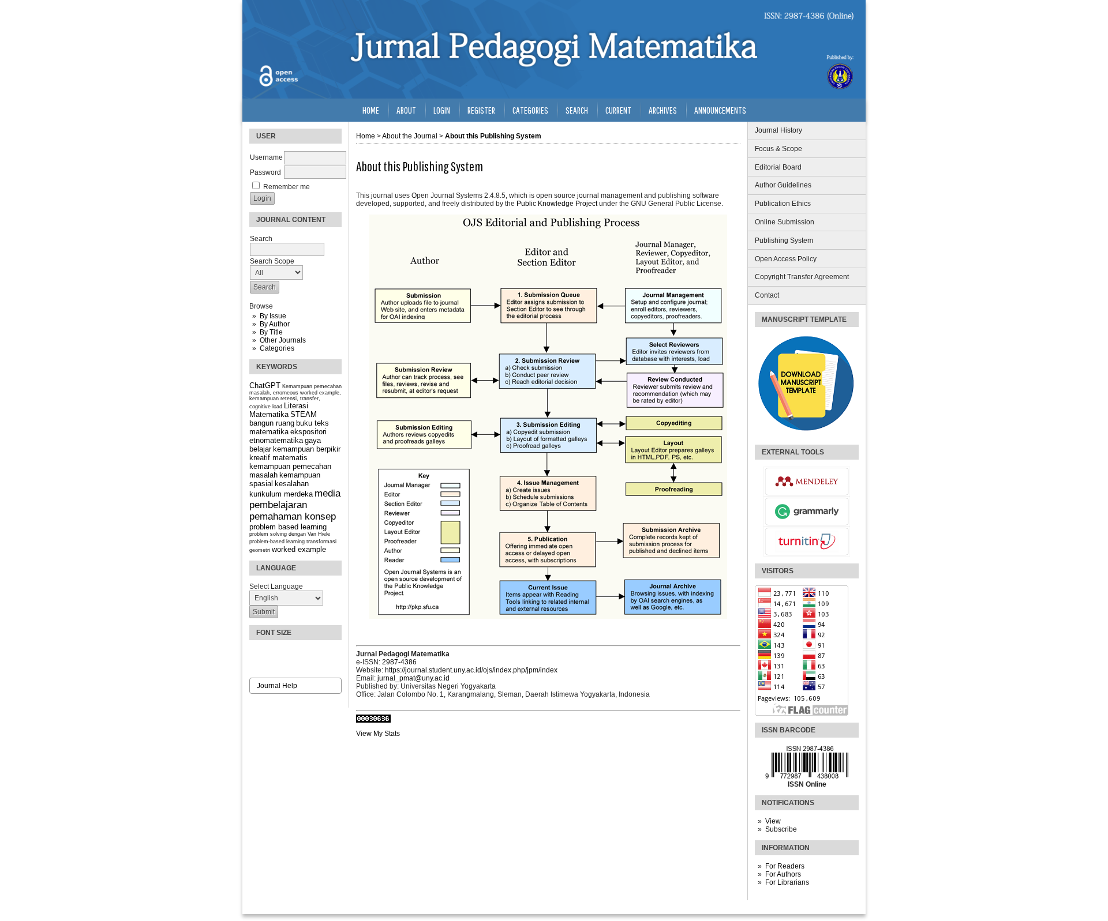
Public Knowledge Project (556, 204)
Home (370, 109)
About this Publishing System (493, 136)
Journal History (778, 130)
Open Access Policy (786, 259)
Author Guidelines (783, 185)
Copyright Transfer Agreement (802, 277)
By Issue (273, 316)
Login (441, 109)
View (773, 821)
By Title (271, 332)
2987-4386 (399, 662)
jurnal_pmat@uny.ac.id (413, 678)
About (406, 109)
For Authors (783, 874)
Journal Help (277, 686)
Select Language (276, 586)
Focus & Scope (778, 149)
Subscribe (781, 829)
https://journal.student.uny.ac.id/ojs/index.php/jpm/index (471, 670)
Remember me (286, 187)
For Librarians (787, 882)
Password (265, 172)
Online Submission (784, 222)
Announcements (720, 109)
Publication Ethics (783, 204)
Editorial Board (778, 167)
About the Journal (409, 136)
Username (266, 157)
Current (618, 109)
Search (577, 109)
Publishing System (784, 240)
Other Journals (283, 340)
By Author (275, 324)
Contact (767, 295)
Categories (277, 348)
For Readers (784, 866)
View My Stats (378, 734)
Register (481, 109)
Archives (663, 109)
